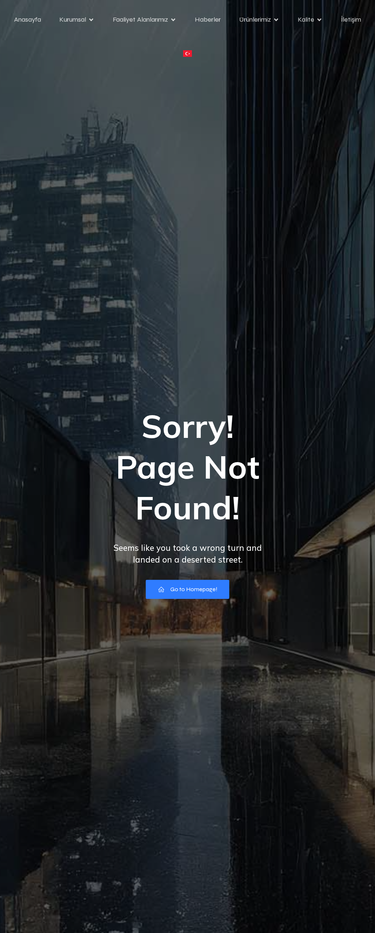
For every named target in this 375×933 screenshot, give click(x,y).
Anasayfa (27, 19)
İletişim (351, 19)
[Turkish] (187, 54)
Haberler (208, 19)
